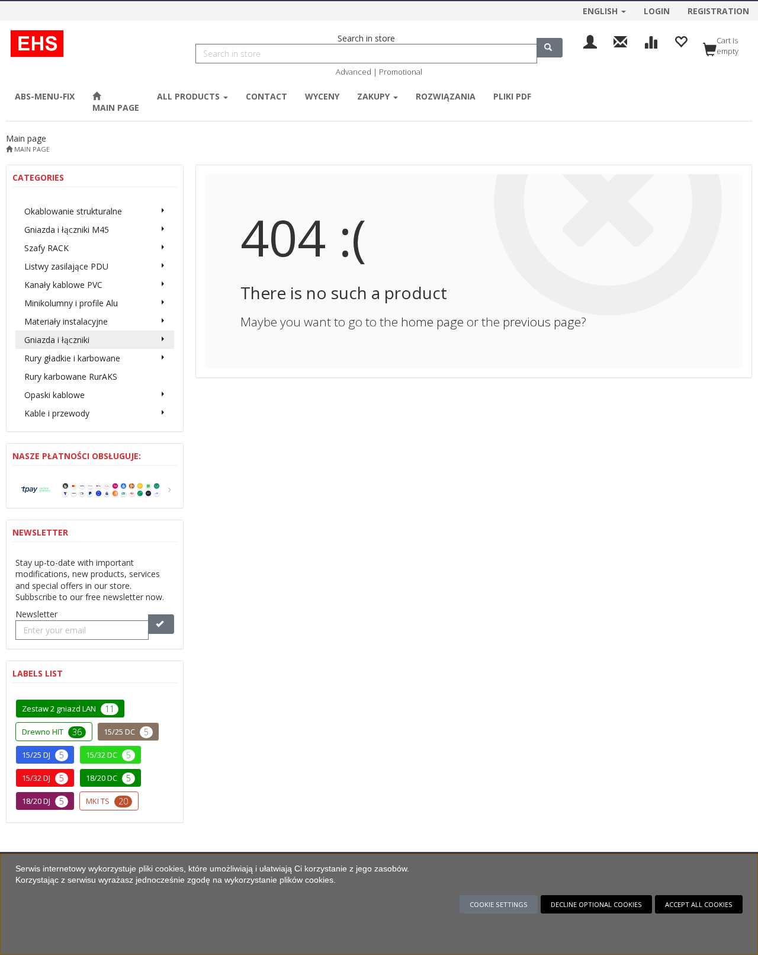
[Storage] (680, 40)
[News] (620, 40)
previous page (542, 321)
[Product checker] (650, 40)
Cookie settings (499, 904)
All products (189, 96)
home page (432, 321)
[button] (604, 9)
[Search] (550, 47)
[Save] (161, 624)
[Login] (590, 40)
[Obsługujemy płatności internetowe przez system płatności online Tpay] (94, 488)
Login (657, 11)
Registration (718, 11)
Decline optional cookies (596, 904)
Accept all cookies (699, 904)
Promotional (400, 71)
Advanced (353, 71)
